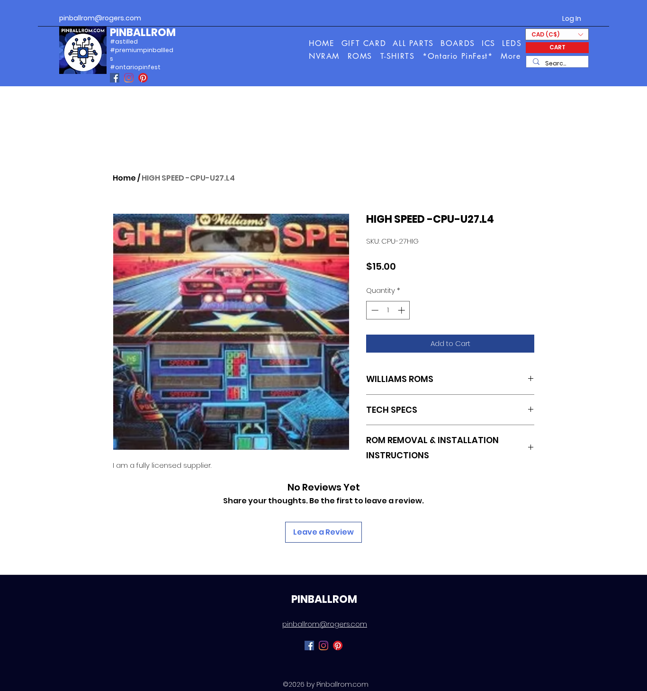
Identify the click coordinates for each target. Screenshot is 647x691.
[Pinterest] (143, 77)
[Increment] (402, 310)
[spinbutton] (388, 310)
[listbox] (557, 34)
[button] (511, 56)
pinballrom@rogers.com (100, 18)
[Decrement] (374, 310)
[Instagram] (129, 77)
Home (124, 178)
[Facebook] (114, 77)
